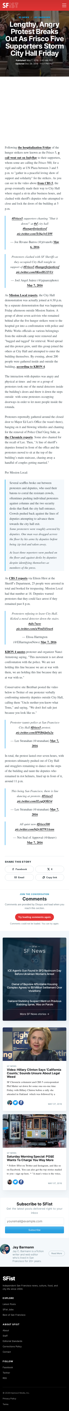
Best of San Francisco (14, 1314)
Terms (5, 1404)
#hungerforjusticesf (35, 228)
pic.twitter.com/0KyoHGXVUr (34, 272)
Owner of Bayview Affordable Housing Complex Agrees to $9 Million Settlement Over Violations (34, 987)
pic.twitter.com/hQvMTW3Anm (34, 829)
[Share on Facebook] (21, 1103)
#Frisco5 (17, 218)
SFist (9, 1278)
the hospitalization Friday (34, 147)
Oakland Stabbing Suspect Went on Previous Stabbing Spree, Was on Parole (34, 1002)
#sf (36, 223)
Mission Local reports (23, 295)
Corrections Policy (12, 1346)
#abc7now (34, 623)
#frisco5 (36, 727)
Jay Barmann (41, 17)
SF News (24, 17)
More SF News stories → (34, 1014)
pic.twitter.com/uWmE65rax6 (35, 628)
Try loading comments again (34, 917)
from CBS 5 (45, 183)
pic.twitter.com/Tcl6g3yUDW (35, 234)
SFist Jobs (8, 1309)
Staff (5, 1335)
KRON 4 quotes (15, 651)
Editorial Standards (12, 1341)
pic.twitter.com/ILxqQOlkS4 (34, 801)
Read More (56, 1253)
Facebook (8, 1367)
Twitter (6, 1372)
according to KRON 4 (31, 366)
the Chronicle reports (19, 437)
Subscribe (34, 1230)
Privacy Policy (9, 1398)
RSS (5, 1378)
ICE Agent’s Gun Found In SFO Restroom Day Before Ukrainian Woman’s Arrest (34, 972)
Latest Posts (9, 1304)
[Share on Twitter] (15, 1103)
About (6, 1330)
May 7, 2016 (35, 285)
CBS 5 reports (18, 578)
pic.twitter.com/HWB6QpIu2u (34, 732)
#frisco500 (43, 824)
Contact (7, 1351)
